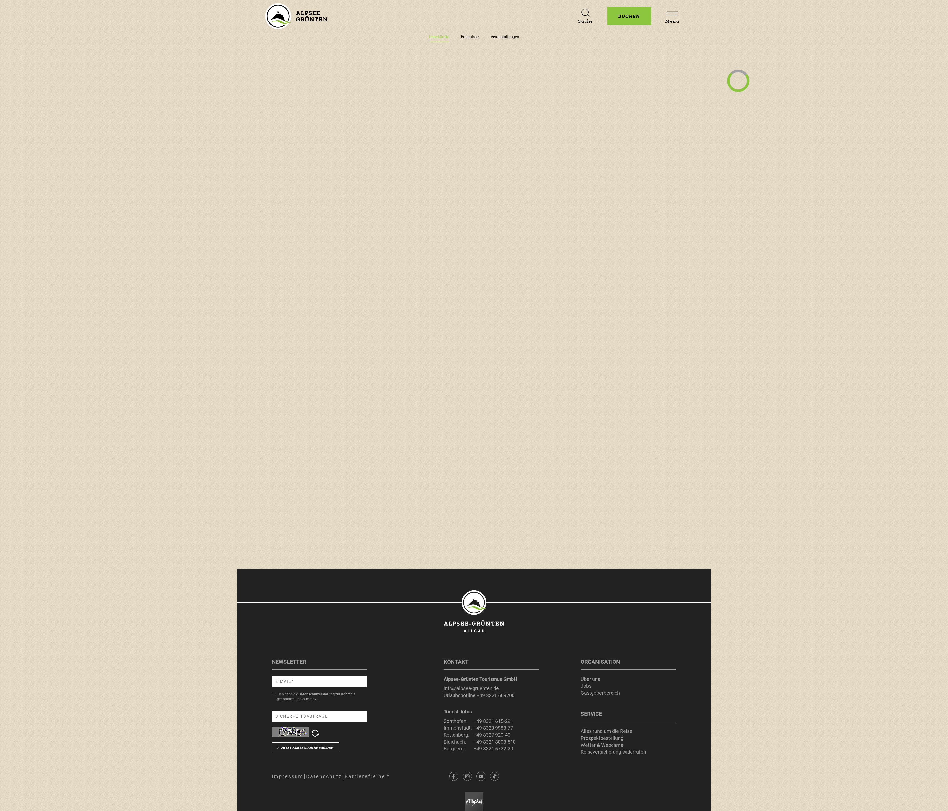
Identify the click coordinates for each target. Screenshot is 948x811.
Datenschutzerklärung (317, 694)
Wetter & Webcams (602, 745)
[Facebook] (454, 776)
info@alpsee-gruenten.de (471, 688)
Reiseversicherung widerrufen (613, 752)
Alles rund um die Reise (606, 731)
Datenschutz (324, 776)
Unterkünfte (439, 36)
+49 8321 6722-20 (493, 749)
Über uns (590, 679)
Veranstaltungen (505, 36)
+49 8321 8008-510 (495, 742)
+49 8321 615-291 (493, 721)
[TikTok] (494, 776)
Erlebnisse (470, 36)
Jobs (586, 686)
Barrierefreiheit (367, 776)
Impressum (287, 776)
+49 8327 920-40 (492, 735)
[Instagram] (467, 776)
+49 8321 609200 (495, 695)
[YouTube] (481, 776)
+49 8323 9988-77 (493, 728)
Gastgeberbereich (600, 693)
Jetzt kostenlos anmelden (305, 748)
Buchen (629, 16)
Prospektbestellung (602, 738)
